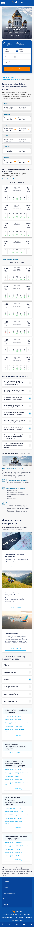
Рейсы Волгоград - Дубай (13, 808)
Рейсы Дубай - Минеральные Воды (14, 730)
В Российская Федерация (10, 79)
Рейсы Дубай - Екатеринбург (14, 719)
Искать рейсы (17, 69)
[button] (17, 382)
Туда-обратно (9, 44)
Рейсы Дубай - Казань (12, 723)
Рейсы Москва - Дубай (12, 753)
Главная (4, 77)
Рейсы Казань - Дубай (12, 815)
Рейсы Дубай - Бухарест (13, 849)
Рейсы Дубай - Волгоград (13, 716)
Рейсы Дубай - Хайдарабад (13, 852)
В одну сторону (21, 44)
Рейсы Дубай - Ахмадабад (13, 842)
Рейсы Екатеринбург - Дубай (14, 811)
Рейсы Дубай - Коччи (12, 856)
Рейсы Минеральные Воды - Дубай (14, 822)
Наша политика (8, 917)
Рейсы (12, 77)
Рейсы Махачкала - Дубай (13, 818)
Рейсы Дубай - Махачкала (13, 726)
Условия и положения (24, 917)
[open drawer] (3, 2)
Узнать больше (16, 567)
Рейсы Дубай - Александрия (14, 846)
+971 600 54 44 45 (17, 920)
